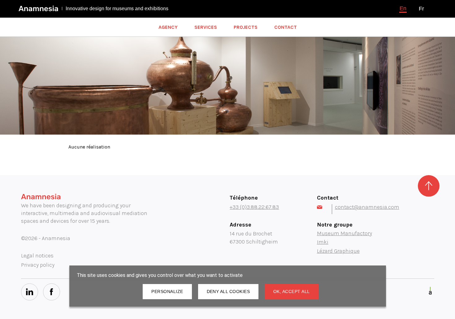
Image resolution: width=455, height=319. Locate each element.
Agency (168, 27)
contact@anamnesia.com (367, 207)
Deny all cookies (228, 291)
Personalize (167, 291)
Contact (285, 27)
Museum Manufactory (344, 233)
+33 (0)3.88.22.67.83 (254, 207)
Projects (246, 27)
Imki (322, 242)
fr (421, 9)
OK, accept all (291, 291)
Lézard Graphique (338, 251)
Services (205, 27)
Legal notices (37, 255)
